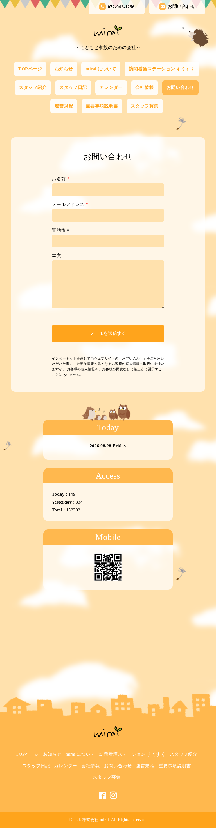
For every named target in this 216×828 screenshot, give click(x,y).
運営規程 (64, 106)
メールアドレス (70, 204)
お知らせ (64, 68)
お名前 (60, 178)
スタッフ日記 (73, 87)
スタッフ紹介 (33, 87)
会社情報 (144, 87)
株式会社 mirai (95, 820)
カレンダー (111, 87)
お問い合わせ (181, 6)
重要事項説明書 (102, 106)
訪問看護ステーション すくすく (162, 68)
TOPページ (30, 68)
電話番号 (61, 230)
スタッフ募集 (145, 106)
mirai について (101, 68)
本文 (56, 255)
